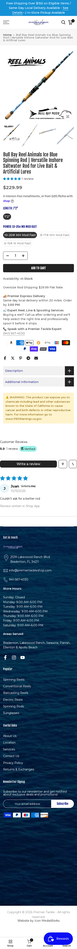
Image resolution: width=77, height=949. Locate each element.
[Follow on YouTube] (22, 657)
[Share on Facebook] (5, 358)
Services (9, 749)
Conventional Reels (17, 686)
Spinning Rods (13, 706)
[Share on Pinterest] (20, 358)
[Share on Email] (36, 358)
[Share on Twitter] (13, 358)
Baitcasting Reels (15, 693)
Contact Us (11, 756)
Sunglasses (11, 713)
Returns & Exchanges (18, 769)
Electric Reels (13, 700)
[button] (12, 179)
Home (7, 35)
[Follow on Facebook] (5, 657)
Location (9, 742)
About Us (9, 736)
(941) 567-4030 (14, 333)
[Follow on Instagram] (14, 657)
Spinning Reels (13, 679)
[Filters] (63, 464)
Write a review (28, 464)
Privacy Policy (13, 763)
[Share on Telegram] (28, 358)
